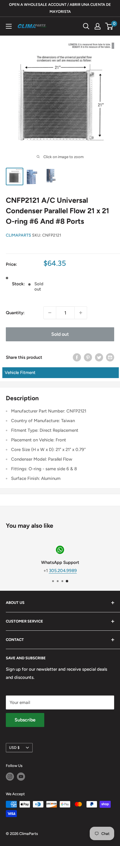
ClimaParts (18, 235)
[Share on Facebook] (77, 357)
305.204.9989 (63, 570)
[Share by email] (110, 357)
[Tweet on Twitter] (99, 357)
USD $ (14, 747)
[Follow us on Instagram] (10, 776)
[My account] (97, 26)
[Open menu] (9, 26)
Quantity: (15, 312)
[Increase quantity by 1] (81, 313)
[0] (109, 26)
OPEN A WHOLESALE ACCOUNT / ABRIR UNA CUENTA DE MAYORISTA (60, 8)
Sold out (60, 334)
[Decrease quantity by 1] (50, 313)
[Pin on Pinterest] (88, 357)
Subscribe (25, 720)
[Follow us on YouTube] (21, 776)
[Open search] (86, 26)
